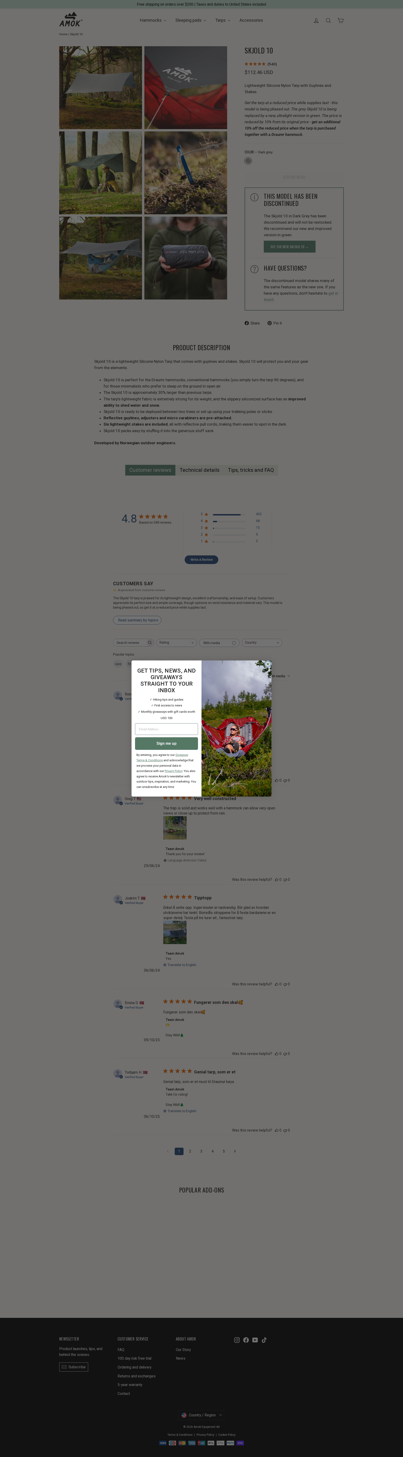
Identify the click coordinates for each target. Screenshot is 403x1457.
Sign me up (166, 743)
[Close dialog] (268, 664)
